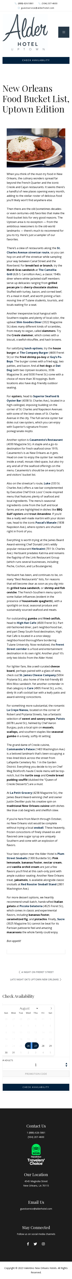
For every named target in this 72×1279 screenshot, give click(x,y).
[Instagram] (43, 1243)
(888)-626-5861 (26, 3)
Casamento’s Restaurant (46, 440)
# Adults (8, 1060)
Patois (60, 719)
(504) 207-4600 (49, 3)
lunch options (33, 348)
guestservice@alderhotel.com (37, 7)
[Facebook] (28, 1243)
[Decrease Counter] (66, 1065)
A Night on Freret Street (37, 972)
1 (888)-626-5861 (36, 1132)
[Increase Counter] (66, 1063)
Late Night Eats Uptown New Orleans (34, 979)
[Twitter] (35, 1243)
